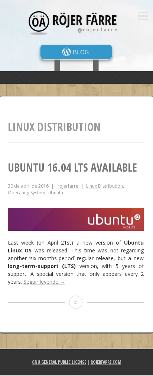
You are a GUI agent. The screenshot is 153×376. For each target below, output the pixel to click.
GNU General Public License (59, 362)
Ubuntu (55, 192)
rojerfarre (68, 186)
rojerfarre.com (106, 362)
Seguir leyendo (44, 281)
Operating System (26, 192)
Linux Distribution (104, 186)
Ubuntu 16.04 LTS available (72, 167)
